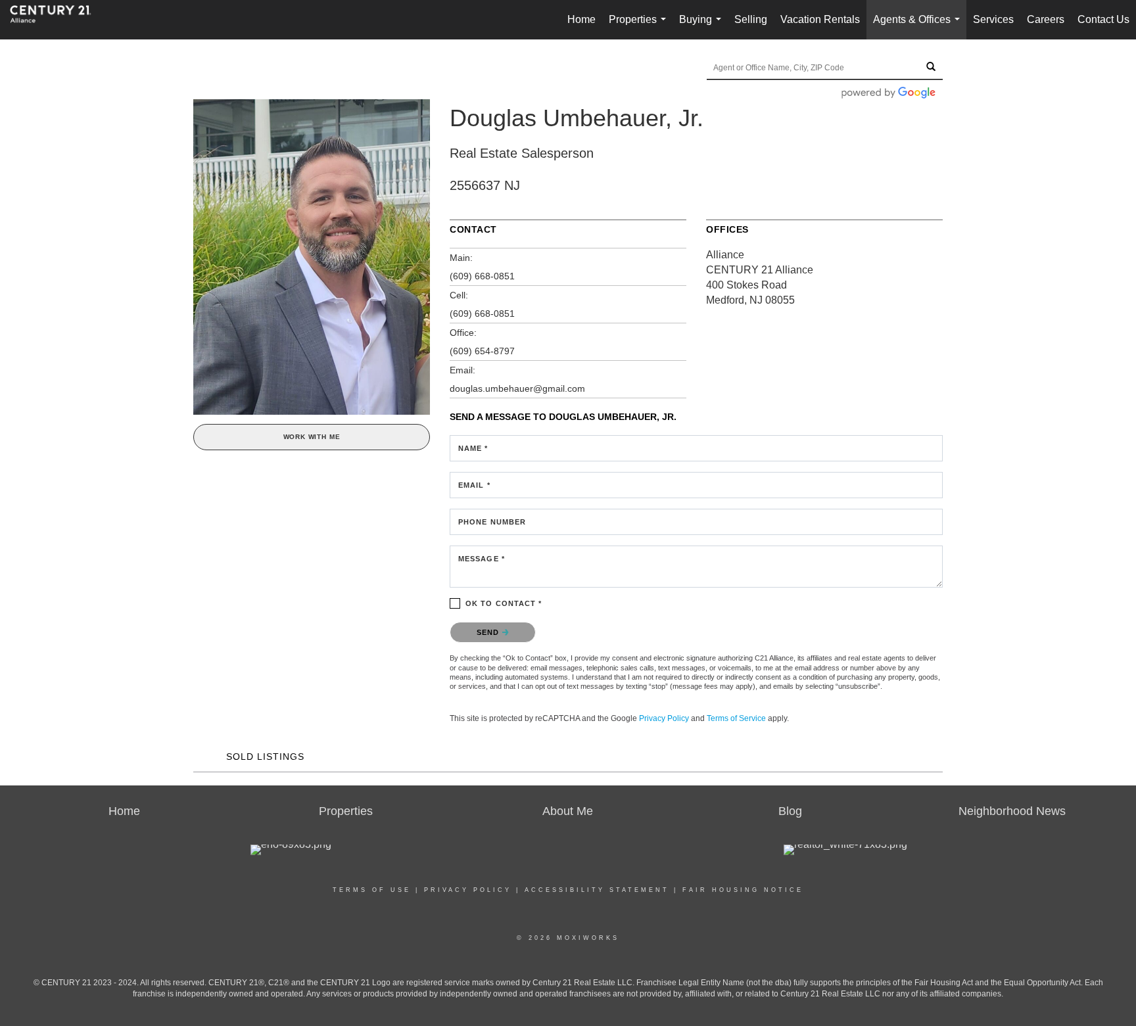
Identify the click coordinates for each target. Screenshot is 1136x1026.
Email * (474, 485)
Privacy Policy (664, 718)
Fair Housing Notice (742, 890)
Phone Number (492, 522)
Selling (750, 19)
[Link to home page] (57, 19)
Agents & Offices (919, 26)
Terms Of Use (372, 890)
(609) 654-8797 (482, 351)
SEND (489, 632)
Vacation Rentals (820, 19)
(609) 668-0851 (482, 276)
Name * (473, 448)
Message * (481, 559)
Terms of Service (736, 718)
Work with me (312, 436)
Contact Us (1103, 19)
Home (581, 19)
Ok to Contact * (503, 603)
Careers (1045, 19)
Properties (640, 26)
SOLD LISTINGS (265, 756)
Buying (702, 26)
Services (993, 19)
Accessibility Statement (597, 890)
